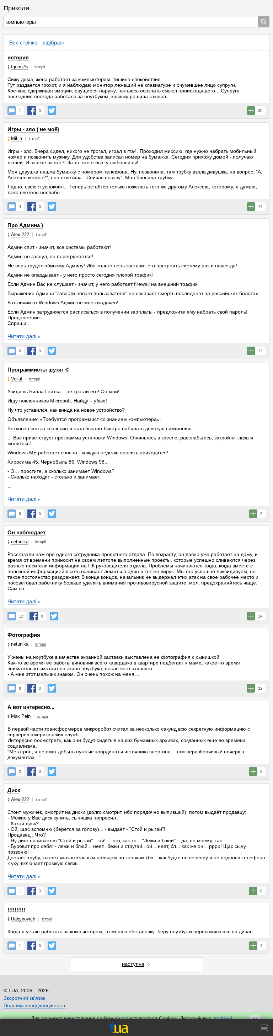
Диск (13, 790)
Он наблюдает (26, 532)
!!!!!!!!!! (16, 910)
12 (21, 616)
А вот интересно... (30, 707)
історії (39, 67)
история (18, 57)
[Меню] (264, 1028)
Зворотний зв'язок (24, 998)
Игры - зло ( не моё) (33, 129)
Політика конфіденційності (34, 1005)
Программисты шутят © (38, 370)
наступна (133, 964)
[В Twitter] (52, 110)
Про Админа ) (25, 225)
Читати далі (21, 336)
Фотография (23, 635)
